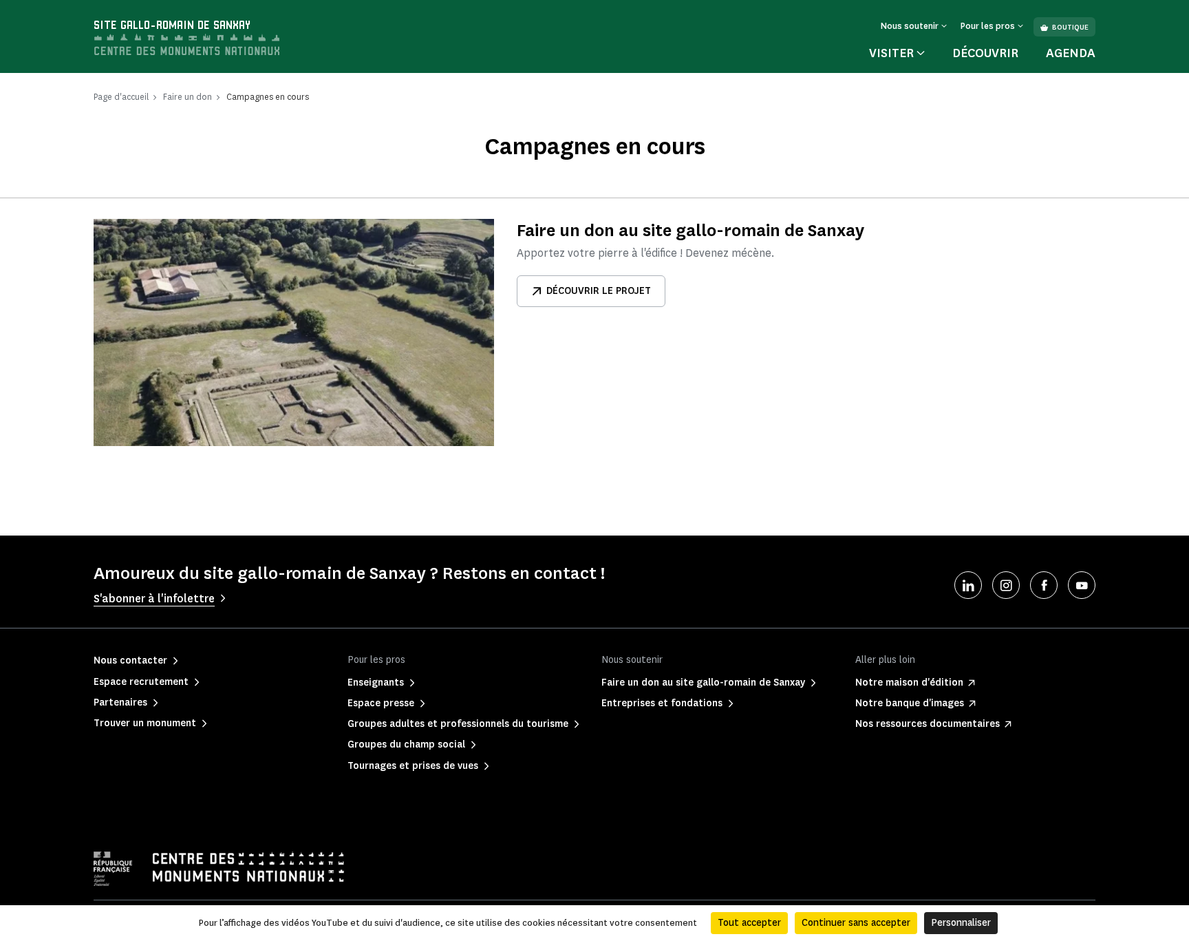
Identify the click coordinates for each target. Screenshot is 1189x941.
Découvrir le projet (598, 290)
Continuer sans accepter (856, 922)
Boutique (1070, 27)
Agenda (1070, 53)
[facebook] (1044, 585)
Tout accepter (749, 922)
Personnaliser (961, 922)
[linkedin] (968, 585)
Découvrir (985, 53)
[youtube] (1081, 585)
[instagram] (1006, 585)
